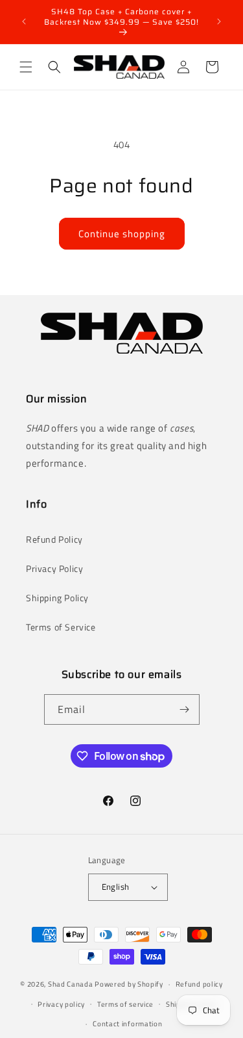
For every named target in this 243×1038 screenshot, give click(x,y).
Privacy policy (61, 1004)
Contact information (127, 1024)
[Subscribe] (184, 709)
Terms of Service (61, 627)
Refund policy (199, 984)
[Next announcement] (219, 21)
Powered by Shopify (129, 984)
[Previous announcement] (24, 21)
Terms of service (125, 1004)
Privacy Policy (54, 568)
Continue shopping (121, 233)
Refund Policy (54, 539)
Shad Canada (70, 984)
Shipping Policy (57, 597)
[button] (26, 67)
